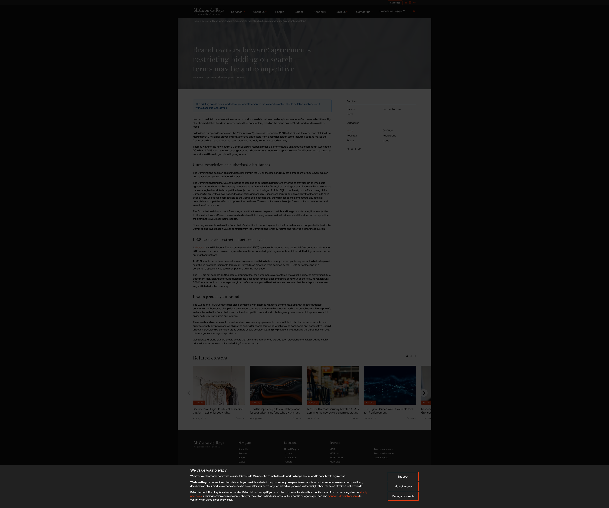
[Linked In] (406, 2)
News (350, 130)
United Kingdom (292, 449)
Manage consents (403, 496)
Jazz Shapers (381, 457)
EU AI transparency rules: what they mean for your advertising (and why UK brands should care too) (275, 412)
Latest (299, 12)
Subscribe (395, 2)
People (279, 12)
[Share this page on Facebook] (355, 149)
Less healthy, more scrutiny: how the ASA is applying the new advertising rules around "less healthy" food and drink (333, 412)
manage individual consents (343, 496)
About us (259, 12)
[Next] (424, 393)
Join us (341, 12)
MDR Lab (334, 453)
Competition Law (392, 109)
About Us (243, 449)
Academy (320, 12)
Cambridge (291, 457)
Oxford (288, 461)
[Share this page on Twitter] (352, 149)
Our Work (388, 130)
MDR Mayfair (336, 457)
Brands (350, 109)
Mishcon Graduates (384, 453)
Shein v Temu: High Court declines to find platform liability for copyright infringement (218, 412)
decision (199, 247)
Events (350, 140)
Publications (389, 135)
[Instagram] (410, 2)
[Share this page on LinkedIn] (348, 149)
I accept (403, 476)
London (289, 453)
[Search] (414, 12)
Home (196, 21)
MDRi (332, 449)
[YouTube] (414, 2)
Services (236, 12)
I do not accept (403, 486)
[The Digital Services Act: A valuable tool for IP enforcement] (390, 385)
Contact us (363, 12)
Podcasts (352, 135)
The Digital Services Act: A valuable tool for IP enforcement (388, 411)
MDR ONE (335, 461)
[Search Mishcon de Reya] (397, 11)
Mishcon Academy (383, 449)
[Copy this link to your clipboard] (359, 149)
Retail (350, 114)
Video (386, 140)
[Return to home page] (209, 11)
